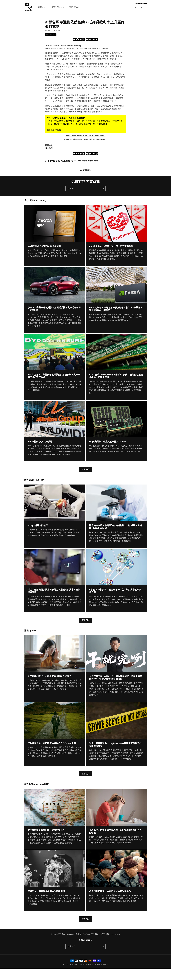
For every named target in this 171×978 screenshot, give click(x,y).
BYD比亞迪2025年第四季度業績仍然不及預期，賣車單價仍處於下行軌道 (54, 376)
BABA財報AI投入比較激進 (40, 441)
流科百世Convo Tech (34, 479)
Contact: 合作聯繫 (74, 934)
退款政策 (82, 964)
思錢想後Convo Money (35, 200)
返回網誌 (87, 170)
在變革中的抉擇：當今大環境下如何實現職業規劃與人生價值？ (115, 831)
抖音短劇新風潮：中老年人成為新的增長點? (110, 891)
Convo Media (73, 964)
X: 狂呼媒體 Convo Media (110, 934)
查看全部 (85, 469)
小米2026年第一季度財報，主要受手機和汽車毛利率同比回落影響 (54, 309)
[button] (43, 7)
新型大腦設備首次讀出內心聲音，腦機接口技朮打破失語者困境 (54, 591)
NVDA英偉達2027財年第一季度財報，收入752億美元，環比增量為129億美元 (115, 309)
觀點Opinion (30, 630)
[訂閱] (103, 188)
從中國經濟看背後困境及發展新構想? (46, 830)
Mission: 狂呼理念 (58, 934)
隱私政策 (90, 964)
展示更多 (49, 148)
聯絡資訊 (105, 964)
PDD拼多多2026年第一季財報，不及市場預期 (111, 246)
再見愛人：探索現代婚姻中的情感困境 (46, 891)
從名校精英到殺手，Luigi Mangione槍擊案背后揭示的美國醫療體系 (115, 744)
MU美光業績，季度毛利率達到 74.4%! (107, 441)
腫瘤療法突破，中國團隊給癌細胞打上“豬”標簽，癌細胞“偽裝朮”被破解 (115, 527)
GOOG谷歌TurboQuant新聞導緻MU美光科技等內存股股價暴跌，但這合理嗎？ (116, 376)
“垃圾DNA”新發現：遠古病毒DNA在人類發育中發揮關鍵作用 (115, 591)
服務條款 (97, 964)
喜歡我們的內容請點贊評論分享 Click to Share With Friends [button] (73, 161)
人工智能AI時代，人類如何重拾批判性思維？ (49, 676)
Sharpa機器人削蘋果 (38, 525)
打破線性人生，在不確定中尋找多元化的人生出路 (52, 743)
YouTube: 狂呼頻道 (90, 934)
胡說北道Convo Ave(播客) (36, 784)
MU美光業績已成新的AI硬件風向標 (44, 246)
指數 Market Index (51, 34)
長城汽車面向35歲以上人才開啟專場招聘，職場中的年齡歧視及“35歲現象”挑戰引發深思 (115, 677)
